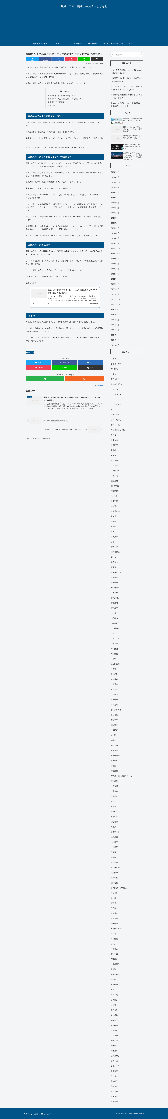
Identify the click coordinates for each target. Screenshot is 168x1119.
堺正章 (113, 567)
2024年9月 (115, 202)
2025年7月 (115, 192)
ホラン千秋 (115, 424)
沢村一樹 (114, 862)
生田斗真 (114, 893)
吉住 (112, 541)
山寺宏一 (114, 633)
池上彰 (113, 857)
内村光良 (114, 496)
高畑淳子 (114, 1101)
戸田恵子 (114, 689)
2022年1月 (115, 294)
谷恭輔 (113, 1005)
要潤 (112, 989)
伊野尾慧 (114, 460)
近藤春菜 (114, 1025)
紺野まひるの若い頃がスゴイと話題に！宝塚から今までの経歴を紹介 (126, 88)
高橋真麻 (114, 1096)
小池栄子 (114, 613)
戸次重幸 (114, 684)
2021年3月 (115, 345)
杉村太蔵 (114, 745)
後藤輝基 (114, 679)
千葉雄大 (114, 521)
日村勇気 (114, 704)
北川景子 (114, 516)
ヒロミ (113, 409)
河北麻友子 (115, 867)
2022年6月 (115, 273)
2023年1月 (115, 243)
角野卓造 (114, 994)
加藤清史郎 (115, 511)
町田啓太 (114, 903)
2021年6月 (115, 330)
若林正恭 (114, 954)
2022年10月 (115, 253)
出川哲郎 (114, 501)
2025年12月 (115, 182)
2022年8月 (115, 263)
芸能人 (113, 944)
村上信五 (114, 760)
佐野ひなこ (115, 485)
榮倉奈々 (114, 826)
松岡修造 (114, 791)
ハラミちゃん (116, 404)
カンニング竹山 (117, 384)
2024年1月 (115, 228)
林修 (112, 801)
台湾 (112, 531)
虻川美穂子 (115, 974)
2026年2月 (115, 172)
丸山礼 (113, 450)
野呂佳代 (114, 1030)
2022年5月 (115, 279)
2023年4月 (115, 233)
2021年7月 (115, 324)
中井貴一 (114, 435)
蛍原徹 (113, 979)
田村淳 (113, 898)
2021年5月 (115, 335)
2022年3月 (115, 289)
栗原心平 (114, 816)
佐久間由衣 (115, 470)
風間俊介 (114, 1076)
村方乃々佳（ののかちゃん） (122, 776)
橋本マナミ (115, 832)
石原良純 (114, 918)
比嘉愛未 (114, 837)
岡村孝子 (114, 643)
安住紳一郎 (115, 587)
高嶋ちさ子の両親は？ (58, 102)
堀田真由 (114, 562)
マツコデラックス (118, 429)
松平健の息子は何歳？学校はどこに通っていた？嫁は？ (126, 96)
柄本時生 (114, 811)
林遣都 (113, 806)
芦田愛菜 (114, 938)
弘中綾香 (114, 674)
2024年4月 (115, 212)
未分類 (113, 735)
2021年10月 (115, 309)
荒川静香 (114, 959)
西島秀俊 (114, 984)
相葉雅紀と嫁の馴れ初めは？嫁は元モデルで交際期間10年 (126, 79)
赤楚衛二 (114, 1020)
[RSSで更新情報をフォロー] (84, 378)
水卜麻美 (114, 842)
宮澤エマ (114, 608)
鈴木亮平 (114, 1050)
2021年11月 (115, 304)
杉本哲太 (114, 740)
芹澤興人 (114, 949)
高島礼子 (114, 1081)
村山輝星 (114, 770)
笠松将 (113, 933)
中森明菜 (114, 445)
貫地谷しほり (116, 1015)
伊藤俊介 (114, 455)
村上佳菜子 (115, 755)
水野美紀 (114, 847)
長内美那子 (115, 1055)
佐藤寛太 (114, 480)
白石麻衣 (114, 908)
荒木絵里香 (115, 964)
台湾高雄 (114, 536)
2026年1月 (115, 177)
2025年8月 (115, 187)
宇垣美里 (114, 582)
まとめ (52, 105)
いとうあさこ (116, 358)
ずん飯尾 (114, 368)
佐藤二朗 (114, 475)
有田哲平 (114, 720)
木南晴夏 (114, 730)
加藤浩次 (114, 506)
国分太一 (114, 557)
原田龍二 (114, 526)
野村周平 (114, 1035)
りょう (113, 374)
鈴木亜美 (114, 1045)
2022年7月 (115, 268)
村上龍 (113, 765)
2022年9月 (115, 258)
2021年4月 (115, 340)
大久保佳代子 (116, 572)
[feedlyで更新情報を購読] (45, 378)
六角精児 (114, 491)
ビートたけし (116, 419)
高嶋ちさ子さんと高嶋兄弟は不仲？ (62, 95)
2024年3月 (115, 218)
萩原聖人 (114, 969)
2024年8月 (115, 207)
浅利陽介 (114, 872)
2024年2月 (115, 223)
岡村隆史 (114, 648)
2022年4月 (115, 284)
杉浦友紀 (114, 750)
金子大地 (114, 1040)
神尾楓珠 (114, 923)
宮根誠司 (114, 602)
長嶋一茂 (114, 1061)
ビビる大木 (115, 414)
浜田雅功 (114, 877)
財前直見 (114, 1010)
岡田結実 (114, 653)
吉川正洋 (114, 547)
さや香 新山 (116, 363)
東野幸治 (114, 781)
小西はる (114, 618)
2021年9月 (115, 314)
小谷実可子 (115, 623)
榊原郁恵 (114, 821)
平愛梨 (113, 669)
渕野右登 (114, 882)
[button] (141, 55)
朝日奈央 (114, 725)
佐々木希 (114, 465)
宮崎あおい (115, 597)
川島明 (113, 659)
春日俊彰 (114, 714)
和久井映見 (115, 552)
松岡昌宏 (114, 796)
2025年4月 (115, 197)
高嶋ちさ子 (31, 352)
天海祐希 (114, 577)
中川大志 (114, 440)
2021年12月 (115, 299)
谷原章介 (114, 999)
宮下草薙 (114, 592)
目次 (62, 91)
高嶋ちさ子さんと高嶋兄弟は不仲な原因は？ (65, 99)
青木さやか (115, 1066)
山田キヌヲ (115, 638)
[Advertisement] (84, 26)
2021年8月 (115, 319)
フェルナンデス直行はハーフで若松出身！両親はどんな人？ (126, 104)
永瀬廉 (113, 852)
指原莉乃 (114, 694)
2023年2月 (115, 238)
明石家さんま (116, 709)
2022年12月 (115, 248)
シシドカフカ (116, 389)
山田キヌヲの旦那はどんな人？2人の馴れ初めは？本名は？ (126, 71)
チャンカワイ (116, 394)
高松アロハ (115, 1091)
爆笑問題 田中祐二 (119, 887)
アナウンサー (116, 379)
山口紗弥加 (115, 628)
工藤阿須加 (115, 664)
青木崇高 (114, 1071)
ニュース (114, 399)
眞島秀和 (114, 913)
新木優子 (114, 699)
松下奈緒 (114, 786)
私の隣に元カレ (117, 928)
